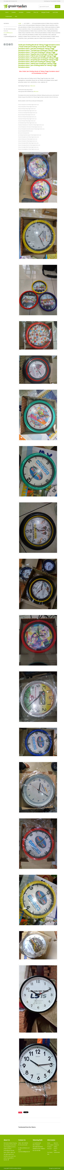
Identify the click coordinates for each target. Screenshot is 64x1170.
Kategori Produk (45, 12)
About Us (56, 1143)
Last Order (55, 12)
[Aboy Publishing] (15, 6)
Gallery (55, 1146)
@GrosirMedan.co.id (24, 1148)
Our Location (50, 1145)
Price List (36, 12)
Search (57, 6)
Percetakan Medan (16, 1168)
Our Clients (50, 1152)
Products (49, 1146)
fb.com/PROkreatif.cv (8, 32)
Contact (28, 12)
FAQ (16, 16)
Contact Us (56, 1145)
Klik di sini (32, 86)
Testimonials (8, 16)
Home (6, 12)
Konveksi (21, 12)
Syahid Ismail (57, 1168)
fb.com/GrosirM (23, 1145)
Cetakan (14, 12)
